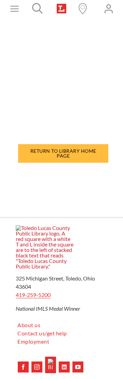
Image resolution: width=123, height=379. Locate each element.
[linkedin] (64, 366)
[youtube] (77, 366)
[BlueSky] (50, 365)
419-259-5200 (33, 294)
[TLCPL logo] (62, 6)
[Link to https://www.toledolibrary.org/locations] (82, 8)
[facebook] (23, 366)
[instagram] (36, 366)
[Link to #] (37, 8)
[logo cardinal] (45, 228)
